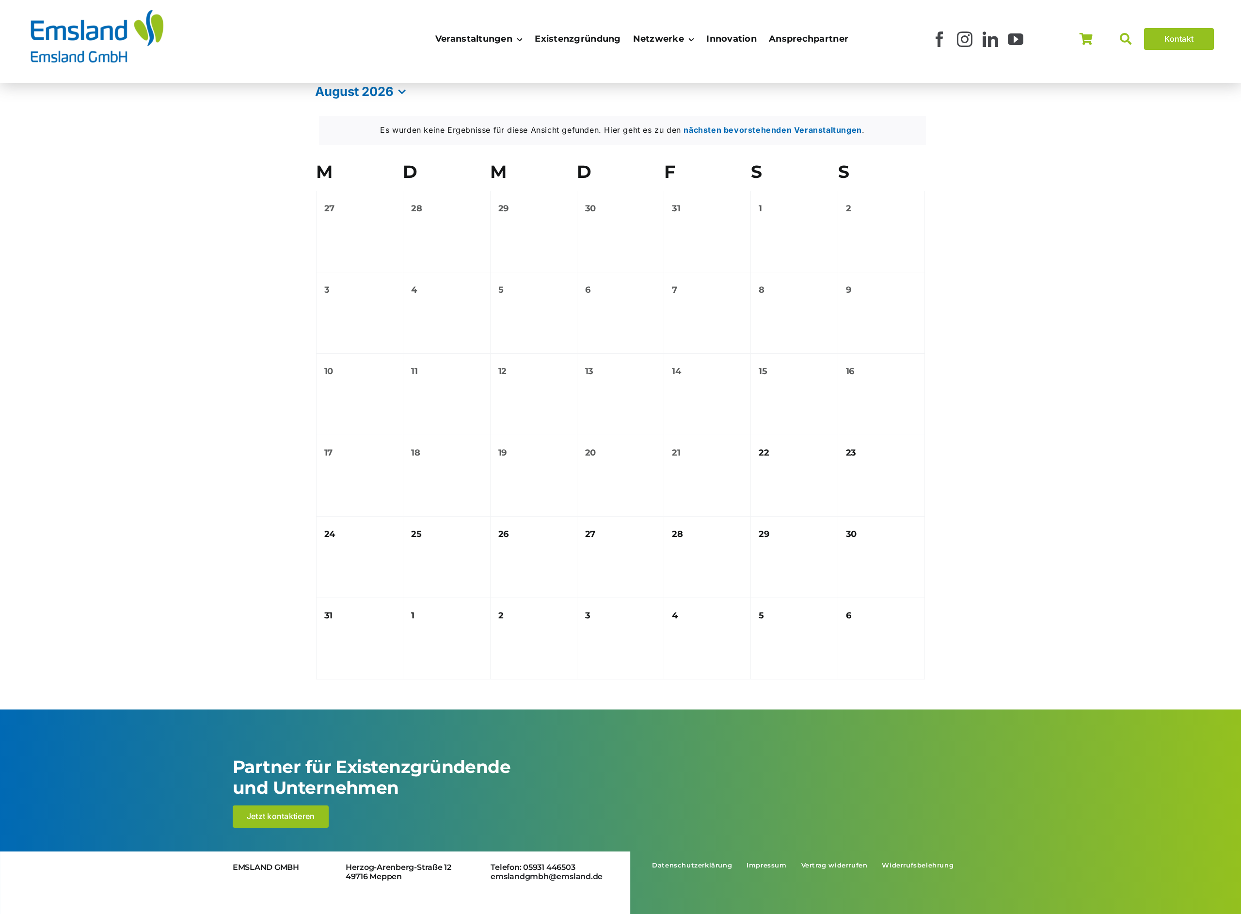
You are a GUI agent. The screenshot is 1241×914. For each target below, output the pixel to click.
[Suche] (1132, 39)
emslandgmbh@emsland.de (547, 876)
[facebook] (940, 39)
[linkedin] (991, 39)
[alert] (622, 130)
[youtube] (1016, 39)
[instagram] (965, 39)
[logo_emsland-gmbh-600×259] (97, 11)
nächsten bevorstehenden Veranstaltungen (772, 130)
